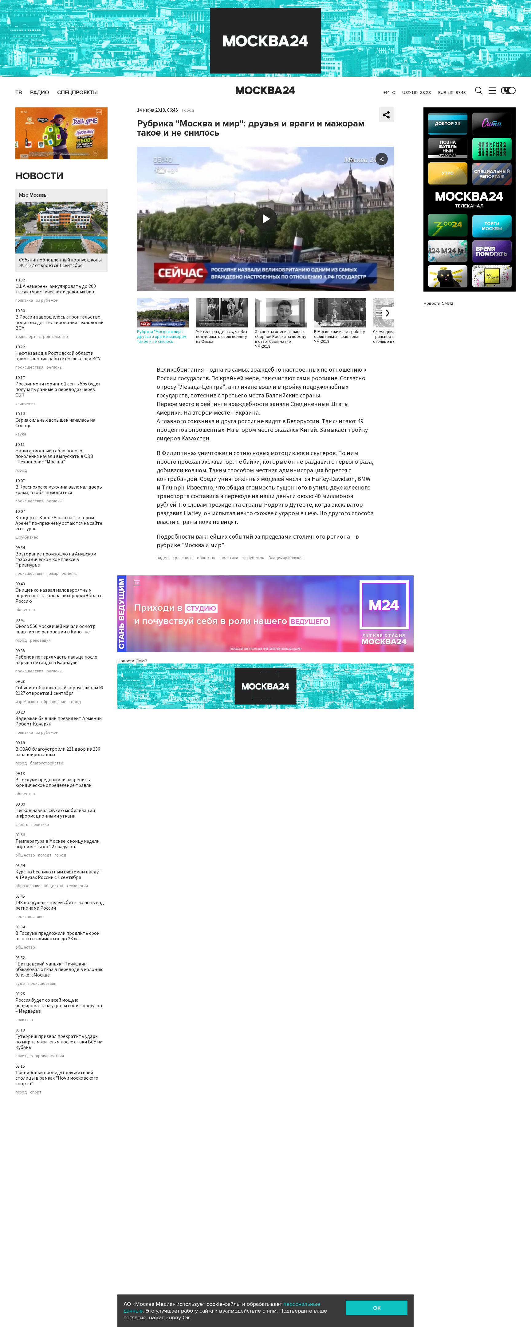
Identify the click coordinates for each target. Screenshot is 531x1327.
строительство (53, 337)
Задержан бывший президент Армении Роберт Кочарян (58, 721)
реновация (40, 640)
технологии (77, 886)
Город (188, 110)
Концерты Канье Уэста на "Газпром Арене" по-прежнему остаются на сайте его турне (58, 523)
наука (20, 434)
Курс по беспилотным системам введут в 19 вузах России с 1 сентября (58, 875)
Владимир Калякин (286, 558)
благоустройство (46, 763)
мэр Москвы (26, 702)
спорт (35, 1092)
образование (53, 702)
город (21, 470)
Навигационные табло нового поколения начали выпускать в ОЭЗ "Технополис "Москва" (54, 456)
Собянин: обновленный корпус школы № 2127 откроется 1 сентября (60, 263)
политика (24, 300)
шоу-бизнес (26, 537)
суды (20, 983)
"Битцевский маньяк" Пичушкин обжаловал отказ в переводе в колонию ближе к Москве (59, 969)
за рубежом (47, 300)
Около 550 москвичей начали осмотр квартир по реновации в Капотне (55, 629)
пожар (52, 573)
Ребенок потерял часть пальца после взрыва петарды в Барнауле (56, 660)
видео (163, 558)
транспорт (25, 337)
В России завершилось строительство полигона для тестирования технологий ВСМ (59, 322)
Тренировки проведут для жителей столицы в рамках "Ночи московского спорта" (56, 1078)
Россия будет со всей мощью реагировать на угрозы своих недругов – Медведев (58, 1006)
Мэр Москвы (33, 195)
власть (21, 824)
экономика (25, 403)
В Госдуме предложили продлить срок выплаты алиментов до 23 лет (57, 936)
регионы (54, 367)
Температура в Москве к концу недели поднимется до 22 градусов (57, 844)
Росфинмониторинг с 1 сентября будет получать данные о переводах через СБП (58, 389)
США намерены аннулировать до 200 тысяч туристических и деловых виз (55, 289)
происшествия (29, 367)
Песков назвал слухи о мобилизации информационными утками (55, 813)
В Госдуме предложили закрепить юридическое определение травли (53, 782)
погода (45, 855)
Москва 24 (265, 90)
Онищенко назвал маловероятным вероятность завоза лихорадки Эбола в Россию (59, 596)
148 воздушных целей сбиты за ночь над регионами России (59, 905)
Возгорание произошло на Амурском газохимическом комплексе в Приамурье (55, 559)
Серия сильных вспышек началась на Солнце (55, 423)
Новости (39, 176)
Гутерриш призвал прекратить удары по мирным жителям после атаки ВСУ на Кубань (58, 1042)
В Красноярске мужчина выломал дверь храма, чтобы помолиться (58, 490)
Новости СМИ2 (132, 661)
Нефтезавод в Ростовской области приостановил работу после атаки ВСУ (57, 356)
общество (25, 610)
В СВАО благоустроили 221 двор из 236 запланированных (57, 752)
